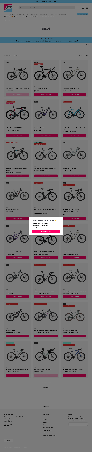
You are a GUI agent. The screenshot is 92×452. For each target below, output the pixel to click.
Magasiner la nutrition (46, 231)
